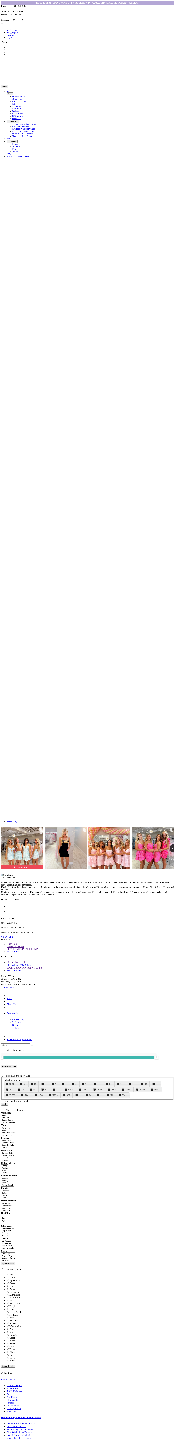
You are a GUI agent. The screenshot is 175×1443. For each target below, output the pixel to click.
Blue (11, 1300)
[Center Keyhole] (9, 1145)
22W (128, 1089)
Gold (11, 1346)
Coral (12, 1337)
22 (156, 1083)
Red (11, 1332)
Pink (11, 1317)
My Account (12, 30)
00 (24, 1083)
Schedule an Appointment (19, 1039)
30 (45, 1089)
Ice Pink (13, 1314)
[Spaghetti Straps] (8, 1258)
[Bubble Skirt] (9, 1140)
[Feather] (6, 1195)
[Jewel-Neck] (8, 1223)
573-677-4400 (16, 20)
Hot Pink (13, 1320)
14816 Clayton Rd (16, 962)
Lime (12, 1286)
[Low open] (8, 1160)
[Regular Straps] (8, 1256)
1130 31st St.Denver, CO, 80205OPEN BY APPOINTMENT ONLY (23, 946)
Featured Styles (13, 821)
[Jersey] (6, 1198)
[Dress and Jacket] (8, 1133)
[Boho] (8, 1130)
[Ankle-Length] (7, 1203)
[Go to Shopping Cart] (2, 23)
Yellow (12, 1274)
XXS (55, 1095)
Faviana (10, 1402)
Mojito (12, 1277)
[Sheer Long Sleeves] (9, 1248)
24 (10, 1089)
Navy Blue (14, 1303)
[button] (9, 91)
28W (12, 1095)
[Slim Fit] (7, 1235)
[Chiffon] (6, 1193)
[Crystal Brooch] (7, 1185)
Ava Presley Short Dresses (20, 1429)
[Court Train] (7, 1210)
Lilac (11, 1309)
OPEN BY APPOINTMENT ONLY (24, 967)
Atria (9, 1394)
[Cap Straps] (8, 1254)
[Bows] (7, 1183)
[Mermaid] (7, 1233)
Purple (12, 1306)
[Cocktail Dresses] (12, 1122)
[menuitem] (90, 30)
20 (145, 1083)
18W (99, 1089)
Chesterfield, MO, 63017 (19, 965)
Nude (12, 1343)
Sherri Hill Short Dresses (19, 1438)
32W (40, 1095)
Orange (13, 1335)
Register (10, 35)
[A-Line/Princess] (7, 1228)
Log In (9, 37)
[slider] (156, 1057)
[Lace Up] (8, 1158)
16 (121, 1083)
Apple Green (15, 1280)
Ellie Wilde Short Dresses (19, 1432)
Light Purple (15, 1312)
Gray (11, 1355)
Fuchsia (13, 1323)
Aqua (12, 1289)
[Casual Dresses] (12, 1120)
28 (34, 1089)
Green (12, 1283)
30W (26, 1095)
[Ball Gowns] (8, 1128)
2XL (124, 1095)
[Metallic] (4, 1168)
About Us (11, 1004)
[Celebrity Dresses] (9, 1143)
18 (133, 1083)
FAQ (9, 1033)
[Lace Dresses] (8, 1135)
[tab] (90, 1013)
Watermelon (15, 1326)
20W (113, 1089)
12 (98, 1083)
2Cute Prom (12, 1388)
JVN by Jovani (14, 1408)
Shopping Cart (13, 32)
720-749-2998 (15, 14)
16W (85, 1089)
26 (22, 1089)
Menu (4, 86)
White (12, 1360)
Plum (12, 1329)
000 (11, 1083)
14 (110, 1083)
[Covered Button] (8, 1153)
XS (68, 1095)
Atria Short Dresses (16, 1426)
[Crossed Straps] (8, 1155)
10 (86, 1083)
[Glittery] (4, 1166)
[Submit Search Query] (32, 1045)
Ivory (12, 1340)
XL (111, 1095)
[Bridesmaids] (12, 1118)
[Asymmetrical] (7, 1206)
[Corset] (9, 1147)
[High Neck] (8, 1220)
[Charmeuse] (6, 1191)
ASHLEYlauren (14, 1391)
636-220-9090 (16, 11)
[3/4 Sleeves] (9, 1243)
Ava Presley (12, 1397)
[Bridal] (12, 1115)
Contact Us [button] (12, 1013)
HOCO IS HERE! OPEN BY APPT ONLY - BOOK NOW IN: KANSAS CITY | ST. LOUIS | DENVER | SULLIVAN (87, 3)
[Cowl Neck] (8, 1216)
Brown (12, 1349)
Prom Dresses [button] (8, 1379)
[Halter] (8, 1218)
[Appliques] (7, 1178)
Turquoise (14, 1291)
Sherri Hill (12, 1411)
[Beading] (7, 1180)
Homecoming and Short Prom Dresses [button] (21, 1417)
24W (142, 1089)
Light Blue (14, 1294)
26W (156, 1089)
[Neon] (4, 1170)
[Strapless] (8, 1261)
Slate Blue (14, 1297)
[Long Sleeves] (9, 1246)
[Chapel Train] (7, 1208)
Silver (12, 1357)
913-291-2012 (19, 6)
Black (12, 1352)
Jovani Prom (13, 1405)
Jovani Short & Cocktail (19, 1435)
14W (70, 1089)
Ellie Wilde (12, 1399)
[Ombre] (4, 1173)
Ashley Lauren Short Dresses (21, 1423)
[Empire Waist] (7, 1231)
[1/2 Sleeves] (9, 1241)
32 (57, 1089)
